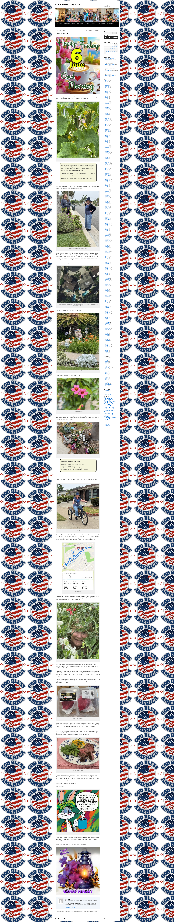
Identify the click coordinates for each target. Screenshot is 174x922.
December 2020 (107, 163)
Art (105, 358)
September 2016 (107, 225)
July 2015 (106, 242)
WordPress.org (107, 426)
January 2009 (107, 338)
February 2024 (107, 117)
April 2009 (107, 334)
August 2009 (107, 329)
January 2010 (107, 323)
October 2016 (107, 224)
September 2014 (107, 255)
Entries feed (107, 424)
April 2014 (107, 261)
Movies (106, 378)
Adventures (107, 357)
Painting (106, 379)
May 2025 (106, 98)
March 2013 (107, 277)
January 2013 (107, 279)
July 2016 (106, 228)
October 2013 (107, 268)
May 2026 (106, 84)
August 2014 (107, 256)
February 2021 (107, 161)
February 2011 (107, 307)
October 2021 (107, 151)
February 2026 (107, 87)
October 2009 (107, 327)
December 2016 (107, 222)
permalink (95, 911)
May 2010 (106, 318)
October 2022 (107, 136)
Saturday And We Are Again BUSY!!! (93, 30)
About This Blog (80, 23)
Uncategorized (107, 383)
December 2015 (107, 236)
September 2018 (107, 196)
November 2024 (107, 106)
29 (114, 51)
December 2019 (107, 178)
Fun (105, 369)
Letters (106, 375)
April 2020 (107, 173)
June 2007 (106, 350)
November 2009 (107, 325)
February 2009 (107, 336)
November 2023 (107, 120)
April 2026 (107, 85)
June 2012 (106, 288)
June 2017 (106, 214)
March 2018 (107, 203)
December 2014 (107, 251)
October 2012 (107, 283)
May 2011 (106, 303)
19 (108, 50)
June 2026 (106, 82)
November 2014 (107, 252)
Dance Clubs (86, 23)
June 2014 (106, 258)
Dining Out (107, 362)
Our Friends (93, 23)
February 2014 (107, 263)
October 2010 (107, 312)
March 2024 (107, 115)
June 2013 (106, 273)
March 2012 (107, 291)
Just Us (106, 374)
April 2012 (107, 290)
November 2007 (107, 344)
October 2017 (107, 209)
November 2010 (107, 311)
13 (110, 48)
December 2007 (107, 343)
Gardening (106, 371)
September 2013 (107, 269)
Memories (106, 377)
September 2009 (107, 328)
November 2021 (107, 150)
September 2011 (107, 299)
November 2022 (107, 135)
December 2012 (107, 280)
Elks (106, 364)
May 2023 (106, 128)
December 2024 (107, 104)
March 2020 (107, 174)
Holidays (106, 373)
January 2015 (107, 250)
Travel (106, 382)
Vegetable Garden (75, 911)
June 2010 (106, 317)
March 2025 (107, 101)
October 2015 (107, 239)
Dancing (106, 361)
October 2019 (107, 180)
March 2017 (107, 218)
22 (114, 50)
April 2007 (107, 352)
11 (106, 48)
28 (112, 51)
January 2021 (107, 162)
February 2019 (107, 190)
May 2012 (106, 289)
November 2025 (107, 91)
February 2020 (107, 175)
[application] (111, 37)
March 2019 (107, 189)
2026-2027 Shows (60, 25)
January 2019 (107, 191)
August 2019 (107, 182)
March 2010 (107, 321)
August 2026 (107, 80)
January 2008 (107, 341)
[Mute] (114, 37)
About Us (73, 23)
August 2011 (107, 300)
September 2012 (107, 284)
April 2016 (107, 231)
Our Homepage (59, 23)
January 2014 (107, 264)
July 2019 (106, 184)
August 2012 (107, 285)
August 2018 (107, 197)
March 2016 (107, 233)
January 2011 (107, 308)
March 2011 (107, 306)
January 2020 (107, 176)
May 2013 (106, 274)
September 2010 (107, 313)
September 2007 (107, 346)
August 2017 (107, 212)
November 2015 (107, 237)
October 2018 (107, 195)
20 (110, 50)
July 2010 (106, 316)
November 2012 (107, 281)
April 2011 (107, 305)
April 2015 (107, 246)
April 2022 (107, 143)
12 (108, 48)
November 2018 (107, 193)
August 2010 (107, 314)
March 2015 (107, 247)
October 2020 (107, 165)
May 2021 (106, 157)
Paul (70, 34)
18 (106, 50)
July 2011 (106, 301)
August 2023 (107, 124)
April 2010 (107, 319)
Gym (106, 372)
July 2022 (106, 140)
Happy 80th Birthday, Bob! (109, 75)
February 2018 (107, 204)
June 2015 (106, 244)
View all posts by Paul (70, 907)
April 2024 (107, 114)
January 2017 (107, 220)
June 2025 (106, 97)
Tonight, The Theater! (108, 70)
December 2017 (107, 207)
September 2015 (107, 240)
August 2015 (107, 241)
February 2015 (107, 248)
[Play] (105, 37)
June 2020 (106, 170)
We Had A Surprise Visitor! (109, 64)
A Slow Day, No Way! (108, 73)
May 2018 (106, 201)
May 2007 (106, 351)
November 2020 (107, 164)
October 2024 (107, 107)
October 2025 (107, 92)
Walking (106, 385)
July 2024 (106, 110)
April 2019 (107, 187)
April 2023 (107, 129)
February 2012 (107, 292)
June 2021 (106, 156)
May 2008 (106, 339)
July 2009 (106, 330)
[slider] (109, 37)
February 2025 (107, 102)
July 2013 (106, 272)
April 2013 (107, 275)
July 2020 (106, 169)
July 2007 (106, 349)
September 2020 (107, 167)
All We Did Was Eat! (60, 30)
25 (106, 51)
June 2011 (106, 302)
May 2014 (106, 259)
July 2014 (106, 257)
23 (116, 50)
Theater (106, 380)
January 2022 (107, 147)
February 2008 (107, 340)
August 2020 (107, 168)
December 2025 (107, 90)
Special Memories (110, 23)
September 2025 (107, 93)
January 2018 (107, 206)
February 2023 (107, 131)
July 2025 (106, 96)
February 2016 (107, 234)
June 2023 (106, 126)
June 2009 (106, 332)
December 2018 (107, 192)
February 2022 (107, 146)
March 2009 (107, 335)
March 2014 (107, 262)
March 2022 (107, 145)
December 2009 (107, 324)
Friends (106, 368)
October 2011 (107, 297)
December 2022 (107, 134)
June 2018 (106, 200)
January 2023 (107, 132)
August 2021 (107, 153)
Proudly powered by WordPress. (110, 918)
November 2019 (107, 179)
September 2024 (107, 108)
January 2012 (107, 294)
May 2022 (106, 142)
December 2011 (107, 295)
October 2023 (107, 121)
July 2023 (106, 125)
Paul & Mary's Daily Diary (67, 4)
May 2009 (106, 333)
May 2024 (106, 113)
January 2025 (107, 103)
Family (70, 911)
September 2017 (107, 211)
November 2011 (107, 296)
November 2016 (107, 223)
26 (108, 51)
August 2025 (107, 95)
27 (110, 51)
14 (112, 48)
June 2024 (106, 112)
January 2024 (107, 118)
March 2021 (107, 159)
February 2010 (107, 322)
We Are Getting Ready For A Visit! (111, 62)
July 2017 (106, 213)
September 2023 (107, 123)
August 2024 (107, 109)
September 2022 (107, 137)
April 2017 (107, 217)
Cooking (67, 911)
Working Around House (83, 911)
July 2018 (106, 198)
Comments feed (107, 425)
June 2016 (106, 229)
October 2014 (107, 253)
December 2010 (107, 310)
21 (112, 50)
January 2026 (107, 88)
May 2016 (106, 230)
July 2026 (106, 81)
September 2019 (107, 181)
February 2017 (107, 219)
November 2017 (107, 208)
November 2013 (107, 267)
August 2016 (107, 226)
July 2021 (106, 154)
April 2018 (107, 202)
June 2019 (106, 185)
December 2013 (107, 266)
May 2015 (106, 245)
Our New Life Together (101, 23)
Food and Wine (107, 367)
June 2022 (106, 141)
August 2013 (107, 270)
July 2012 (106, 286)
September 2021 (107, 152)
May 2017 (106, 215)
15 (114, 48)
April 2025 (107, 99)
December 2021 (107, 148)
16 (116, 48)
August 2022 (107, 139)
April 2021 (107, 158)
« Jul (105, 54)
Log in (106, 423)
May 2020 (106, 171)
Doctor (106, 363)
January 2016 (107, 235)
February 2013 (107, 278)
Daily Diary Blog (67, 23)
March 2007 (107, 353)
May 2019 (106, 186)
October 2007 (107, 345)
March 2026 (107, 86)
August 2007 (107, 347)
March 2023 (107, 130)
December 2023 (107, 119)
